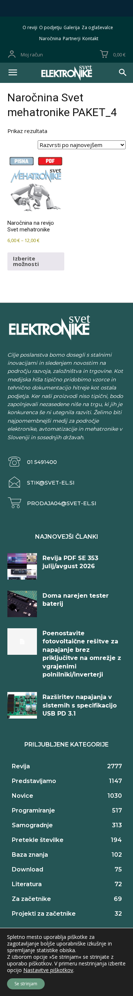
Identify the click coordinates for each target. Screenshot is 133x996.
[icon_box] (32, 461)
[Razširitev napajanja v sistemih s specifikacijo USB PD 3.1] (22, 705)
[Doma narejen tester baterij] (22, 604)
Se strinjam (25, 984)
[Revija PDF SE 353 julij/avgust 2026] (22, 566)
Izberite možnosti (26, 261)
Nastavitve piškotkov (48, 970)
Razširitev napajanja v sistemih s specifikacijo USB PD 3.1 (79, 705)
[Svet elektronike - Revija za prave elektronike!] (66, 72)
